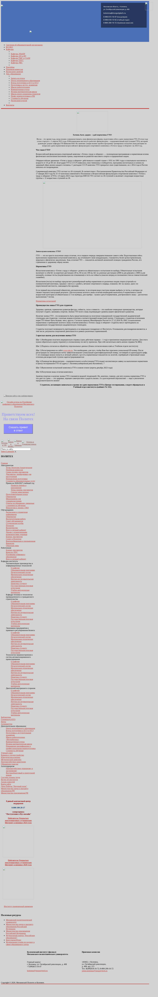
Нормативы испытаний (46, 301)
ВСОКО (9, 47)
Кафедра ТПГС (17, 60)
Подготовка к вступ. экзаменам (24, 85)
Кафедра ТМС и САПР (20, 58)
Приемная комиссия (14, 69)
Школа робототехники (20, 87)
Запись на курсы (18, 78)
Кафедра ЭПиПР (18, 54)
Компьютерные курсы (20, 89)
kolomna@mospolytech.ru (37, 971)
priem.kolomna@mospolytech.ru (94, 971)
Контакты (10, 105)
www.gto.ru (68, 350)
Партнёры (10, 67)
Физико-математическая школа (24, 92)
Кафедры (10, 49)
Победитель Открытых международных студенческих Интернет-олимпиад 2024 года (18, 820)
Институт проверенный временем (18, 906)
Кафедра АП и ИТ (18, 56)
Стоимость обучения (19, 98)
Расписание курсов (19, 101)
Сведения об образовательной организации (24, 45)
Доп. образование (13, 74)
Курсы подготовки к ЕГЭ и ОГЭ (24, 83)
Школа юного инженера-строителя (25, 94)
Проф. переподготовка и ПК (23, 96)
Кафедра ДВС (17, 63)
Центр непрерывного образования (25, 80)
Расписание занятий (14, 72)
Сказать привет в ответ (18, 429)
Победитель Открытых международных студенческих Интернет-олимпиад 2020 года (18, 862)
